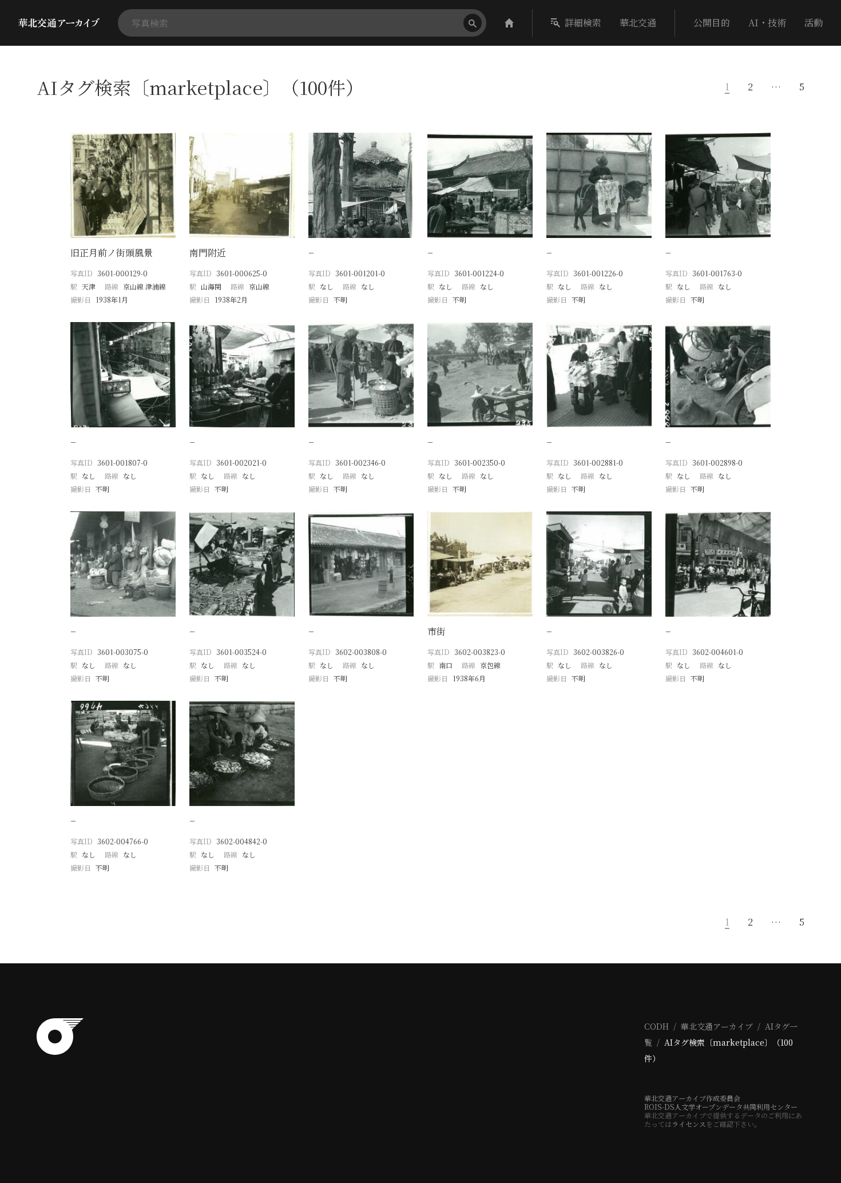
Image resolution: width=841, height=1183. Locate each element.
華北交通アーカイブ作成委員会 (692, 1098)
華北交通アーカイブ (717, 1026)
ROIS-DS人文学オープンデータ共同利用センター (721, 1106)
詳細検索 (583, 22)
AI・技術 (767, 22)
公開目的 (711, 22)
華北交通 (638, 22)
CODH (656, 1026)
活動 (813, 22)
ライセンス (689, 1124)
